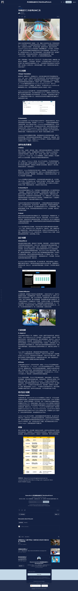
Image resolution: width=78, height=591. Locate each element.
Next (56, 514)
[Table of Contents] (1, 295)
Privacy (37, 582)
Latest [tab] (22, 536)
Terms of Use (44, 576)
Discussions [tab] (27, 536)
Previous (22, 514)
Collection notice (46, 582)
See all (20, 565)
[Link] (17, 71)
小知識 (19, 6)
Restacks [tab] (25, 522)
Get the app (44, 585)
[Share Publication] (64, 2)
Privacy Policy (47, 578)
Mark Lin (22, 12)
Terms (41, 582)
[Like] (19, 17)
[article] (39, 543)
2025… (19, 543)
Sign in (74, 2)
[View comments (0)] (22, 17)
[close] (50, 557)
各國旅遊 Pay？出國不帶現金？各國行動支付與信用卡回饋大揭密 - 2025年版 (33, 540)
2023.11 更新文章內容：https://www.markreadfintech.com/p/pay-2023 (32, 550)
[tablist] (23, 522)
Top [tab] (19, 536)
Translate (20, 8)
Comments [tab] (21, 522)
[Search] (61, 2)
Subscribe (68, 2)
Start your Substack (36, 585)
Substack (33, 588)
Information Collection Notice (39, 578)
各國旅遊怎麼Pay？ (23, 549)
